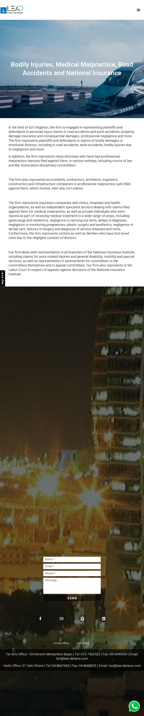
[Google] (82, 618)
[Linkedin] (103, 618)
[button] (138, 9)
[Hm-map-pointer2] (61, 632)
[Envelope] (61, 618)
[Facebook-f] (40, 618)
